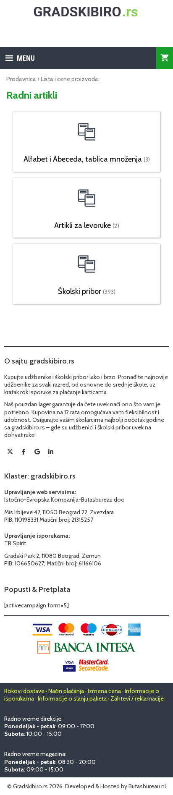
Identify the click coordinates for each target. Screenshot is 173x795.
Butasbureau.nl (147, 786)
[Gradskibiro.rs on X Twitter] (10, 452)
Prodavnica (21, 79)
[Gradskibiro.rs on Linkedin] (51, 452)
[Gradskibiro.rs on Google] (37, 452)
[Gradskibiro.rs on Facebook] (23, 452)
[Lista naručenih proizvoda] (164, 58)
